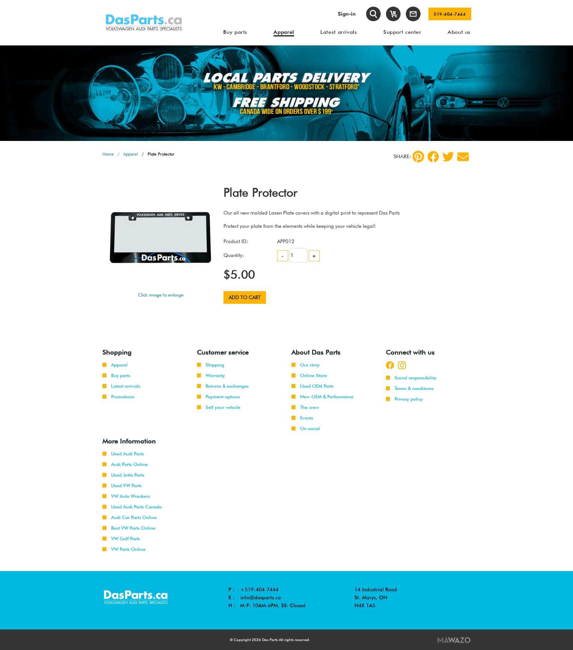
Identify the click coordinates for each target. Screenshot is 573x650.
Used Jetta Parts (127, 475)
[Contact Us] (413, 14)
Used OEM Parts (317, 386)
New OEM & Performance (326, 396)
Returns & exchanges (227, 386)
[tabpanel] (286, 93)
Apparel (130, 154)
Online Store (313, 375)
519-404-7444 (450, 14)
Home (108, 154)
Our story (310, 364)
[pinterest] (418, 156)
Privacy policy (409, 399)
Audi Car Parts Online (134, 517)
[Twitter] (448, 156)
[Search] (373, 14)
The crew (309, 407)
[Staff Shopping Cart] (393, 14)
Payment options (223, 396)
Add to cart (245, 297)
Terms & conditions (414, 388)
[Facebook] (433, 156)
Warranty (215, 375)
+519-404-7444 (259, 590)
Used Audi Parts (127, 453)
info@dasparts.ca (260, 598)
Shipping (215, 364)
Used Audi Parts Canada (136, 506)
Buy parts (120, 375)
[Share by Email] (463, 156)
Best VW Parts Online (133, 528)
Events (306, 418)
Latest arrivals (125, 386)
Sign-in (347, 14)
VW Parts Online (128, 549)
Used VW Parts (126, 485)
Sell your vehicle (223, 407)
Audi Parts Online (129, 464)
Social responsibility (415, 377)
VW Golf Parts (125, 538)
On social (310, 428)
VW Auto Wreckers (130, 496)
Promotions (122, 396)
